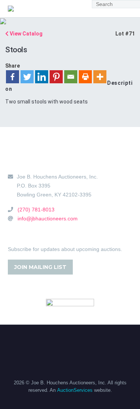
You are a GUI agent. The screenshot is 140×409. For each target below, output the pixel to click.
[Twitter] (27, 76)
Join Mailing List (40, 267)
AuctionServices (75, 390)
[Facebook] (12, 76)
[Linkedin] (41, 76)
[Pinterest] (56, 76)
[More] (99, 76)
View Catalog (26, 34)
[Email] (70, 76)
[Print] (85, 76)
